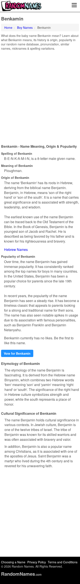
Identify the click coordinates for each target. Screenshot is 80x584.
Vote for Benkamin (17, 353)
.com (21, 574)
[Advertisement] (40, 96)
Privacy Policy (36, 562)
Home (8, 27)
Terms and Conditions (62, 562)
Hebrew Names (16, 249)
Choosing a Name (13, 562)
